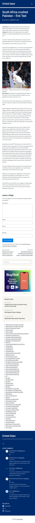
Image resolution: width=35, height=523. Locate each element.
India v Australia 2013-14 (12, 365)
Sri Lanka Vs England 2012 (12, 406)
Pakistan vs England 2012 (12, 399)
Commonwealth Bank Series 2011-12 (15, 344)
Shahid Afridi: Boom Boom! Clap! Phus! (15, 318)
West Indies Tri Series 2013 (13, 424)
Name (4, 219)
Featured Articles (10, 355)
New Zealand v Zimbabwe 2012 (13, 390)
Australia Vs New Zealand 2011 (13, 337)
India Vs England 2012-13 (12, 369)
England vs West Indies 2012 (13, 353)
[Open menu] (32, 4)
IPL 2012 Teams (10, 379)
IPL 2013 (8, 381)
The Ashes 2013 (10, 415)
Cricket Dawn (8, 3)
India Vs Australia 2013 (11, 367)
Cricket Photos (9, 347)
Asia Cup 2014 (9, 332)
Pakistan (8, 397)
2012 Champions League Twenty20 (14, 324)
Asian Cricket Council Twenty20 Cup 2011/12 (17, 333)
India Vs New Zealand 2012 (13, 371)
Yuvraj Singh (9, 427)
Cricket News (9, 346)
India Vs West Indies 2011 (12, 374)
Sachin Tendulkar (10, 402)
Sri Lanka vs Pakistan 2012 (12, 410)
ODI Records (9, 394)
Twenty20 (8, 418)
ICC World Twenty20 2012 (12, 363)
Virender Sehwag (10, 422)
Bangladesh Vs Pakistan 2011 (13, 340)
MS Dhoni (8, 387)
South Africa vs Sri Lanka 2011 (13, 404)
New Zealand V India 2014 (12, 388)
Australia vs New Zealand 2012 (13, 339)
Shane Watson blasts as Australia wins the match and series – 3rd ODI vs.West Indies (25, 253)
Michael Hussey (10, 385)
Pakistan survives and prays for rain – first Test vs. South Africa (7, 253)
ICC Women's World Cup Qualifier (14, 362)
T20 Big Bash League (11, 411)
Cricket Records (10, 351)
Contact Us (21, 457)
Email (4, 226)
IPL (6, 376)
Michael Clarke (9, 383)
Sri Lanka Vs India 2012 (11, 408)
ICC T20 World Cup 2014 (12, 360)
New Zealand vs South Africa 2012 (14, 392)
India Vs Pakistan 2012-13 (12, 372)
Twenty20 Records (10, 420)
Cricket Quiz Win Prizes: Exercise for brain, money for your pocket (16, 305)
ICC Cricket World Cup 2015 (13, 358)
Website (4, 232)
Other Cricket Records (11, 395)
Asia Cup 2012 (9, 330)
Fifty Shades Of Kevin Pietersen (13, 312)
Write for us (22, 451)
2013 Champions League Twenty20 (14, 326)
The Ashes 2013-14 (11, 417)
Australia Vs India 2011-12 (12, 335)
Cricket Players (9, 349)
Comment (5, 203)
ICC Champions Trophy (11, 356)
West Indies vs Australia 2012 (13, 426)
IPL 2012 (8, 378)
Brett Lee (8, 342)
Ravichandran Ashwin (11, 401)
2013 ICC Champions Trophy (13, 328)
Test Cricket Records (11, 413)
